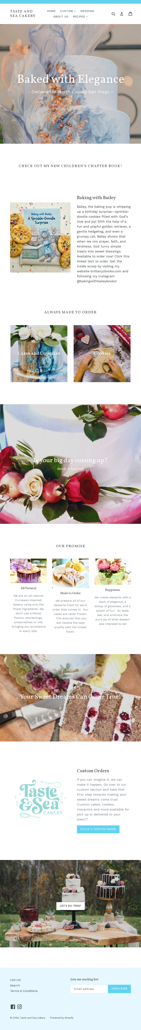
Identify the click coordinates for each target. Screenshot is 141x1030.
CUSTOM (68, 11)
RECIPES (81, 16)
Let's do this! (70, 906)
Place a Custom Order (98, 829)
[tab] (69, 518)
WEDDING (87, 11)
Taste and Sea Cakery (23, 13)
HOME (51, 11)
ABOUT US (60, 16)
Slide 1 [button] (69, 518)
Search (15, 985)
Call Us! (15, 980)
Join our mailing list (84, 979)
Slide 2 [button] (72, 518)
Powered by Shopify (61, 1017)
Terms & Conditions (24, 991)
